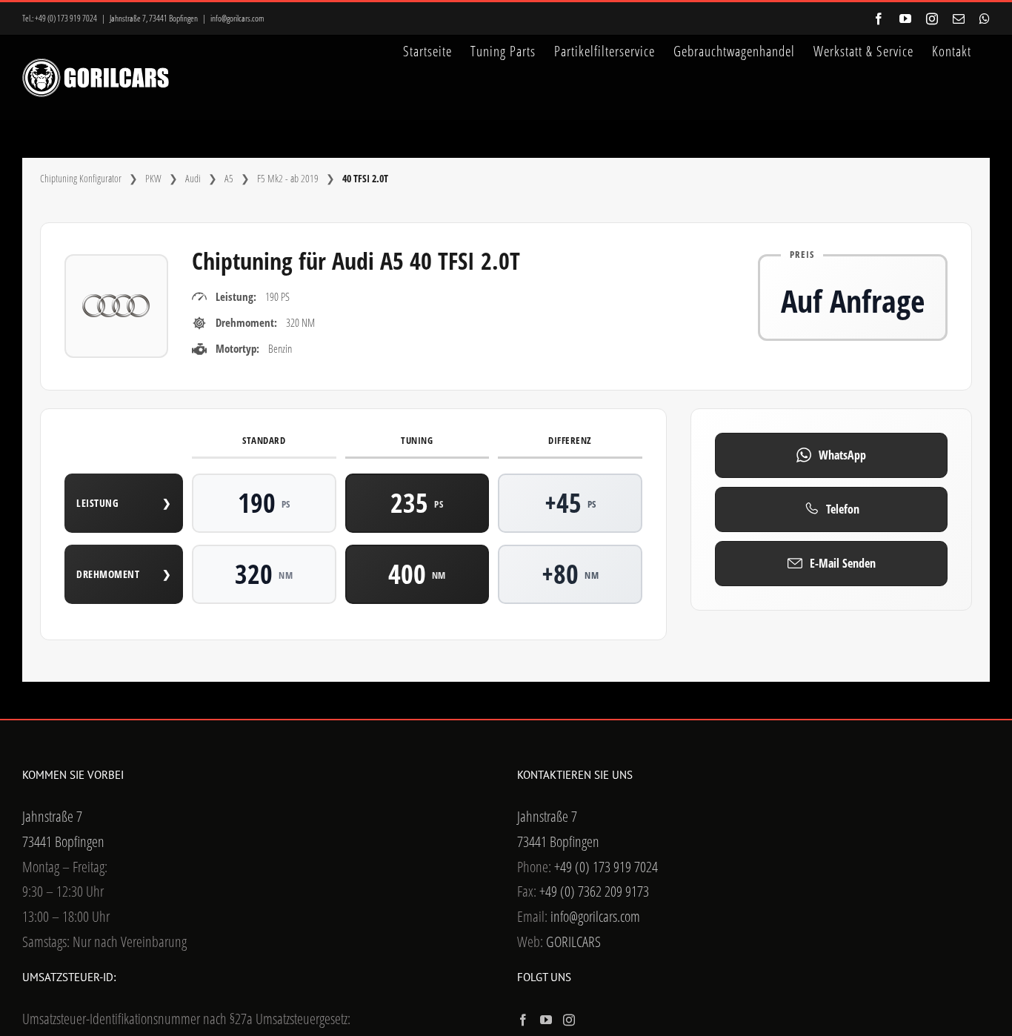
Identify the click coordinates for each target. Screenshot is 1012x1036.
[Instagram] (569, 1020)
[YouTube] (546, 1020)
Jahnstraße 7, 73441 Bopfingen (154, 18)
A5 (228, 178)
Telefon (842, 509)
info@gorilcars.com (237, 18)
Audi (193, 178)
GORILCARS (573, 942)
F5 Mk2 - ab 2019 (288, 178)
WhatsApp (842, 455)
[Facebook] (523, 1020)
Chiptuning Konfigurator (80, 178)
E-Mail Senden (843, 563)
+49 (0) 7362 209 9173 (594, 891)
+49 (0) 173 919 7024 (66, 18)
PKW (153, 178)
